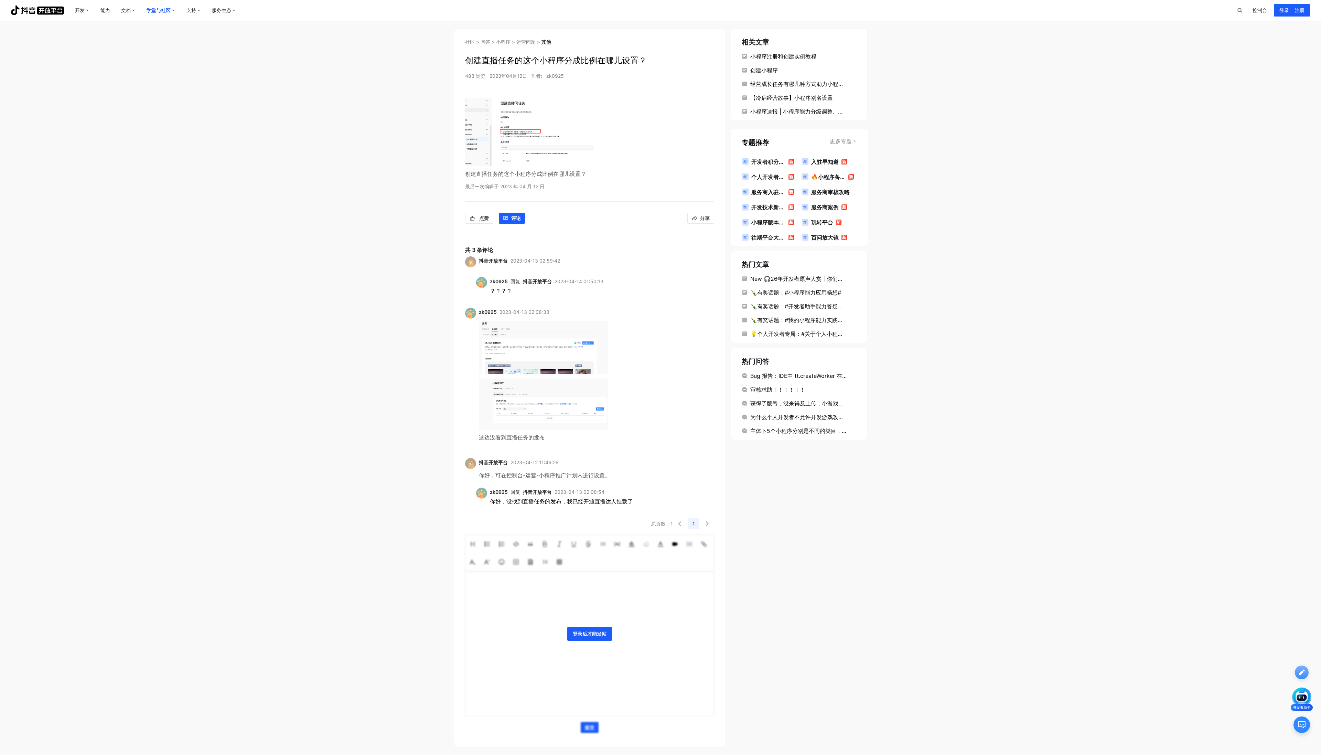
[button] (679, 523)
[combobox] (1239, 10)
